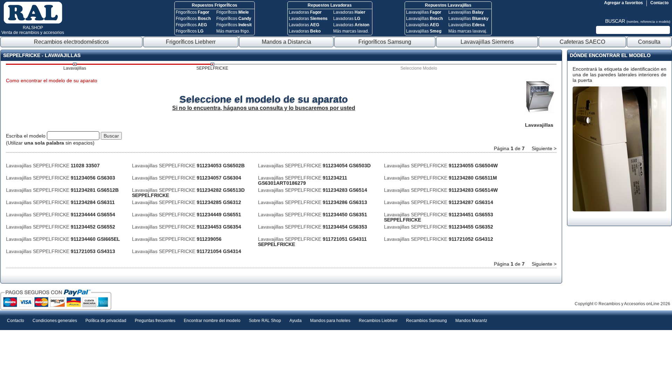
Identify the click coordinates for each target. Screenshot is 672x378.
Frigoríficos (192, 12)
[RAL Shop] (33, 22)
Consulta (649, 42)
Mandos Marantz (471, 320)
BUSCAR (637, 21)
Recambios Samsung (426, 320)
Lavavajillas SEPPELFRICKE (53, 165)
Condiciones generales (55, 320)
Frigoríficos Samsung (384, 42)
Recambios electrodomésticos (71, 42)
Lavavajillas (423, 12)
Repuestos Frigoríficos (214, 5)
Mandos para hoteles (330, 320)
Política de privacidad (105, 320)
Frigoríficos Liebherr (191, 42)
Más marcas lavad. (351, 31)
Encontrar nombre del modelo (212, 320)
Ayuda (295, 320)
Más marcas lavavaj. (467, 31)
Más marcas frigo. (233, 31)
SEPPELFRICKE (212, 68)
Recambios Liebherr (378, 320)
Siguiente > (544, 148)
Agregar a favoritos (623, 2)
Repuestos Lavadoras (330, 5)
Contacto (659, 2)
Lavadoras (305, 12)
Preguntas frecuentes (155, 320)
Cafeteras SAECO (582, 42)
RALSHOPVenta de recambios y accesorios (32, 30)
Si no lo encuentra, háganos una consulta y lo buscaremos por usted (263, 108)
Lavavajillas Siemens (487, 42)
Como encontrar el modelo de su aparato (51, 80)
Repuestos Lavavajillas (448, 5)
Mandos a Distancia (286, 42)
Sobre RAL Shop (265, 320)
